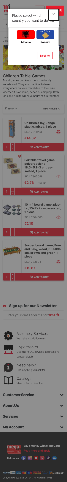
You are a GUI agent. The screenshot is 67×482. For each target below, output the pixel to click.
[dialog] (33, 241)
